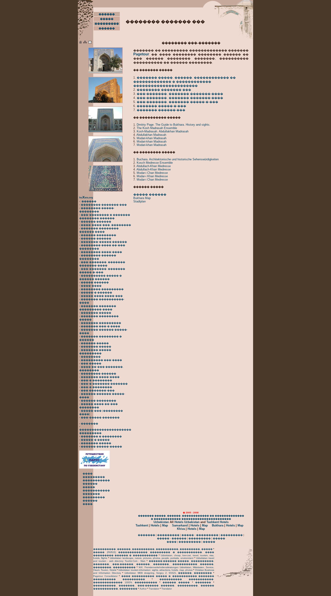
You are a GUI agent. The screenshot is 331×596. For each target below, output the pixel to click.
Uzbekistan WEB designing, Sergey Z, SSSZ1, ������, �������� (168, 573)
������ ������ (96, 221)
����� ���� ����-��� (102, 296)
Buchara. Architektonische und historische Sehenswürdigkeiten (178, 159)
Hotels (155, 525)
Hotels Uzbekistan (187, 522)
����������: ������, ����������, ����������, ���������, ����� (153, 549)
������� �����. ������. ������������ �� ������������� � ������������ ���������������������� (184, 81)
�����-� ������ (96, 292)
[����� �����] (85, 42)
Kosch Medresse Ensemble (155, 162)
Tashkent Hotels (217, 522)
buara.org (86, 197)
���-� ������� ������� (104, 383)
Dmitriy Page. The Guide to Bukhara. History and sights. (173, 124)
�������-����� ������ (104, 241)
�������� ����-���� (101, 252)
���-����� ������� (100, 417)
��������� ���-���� (101, 360)
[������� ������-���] (105, 190)
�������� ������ (98, 373)
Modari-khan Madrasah (151, 138)
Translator (154, 588)
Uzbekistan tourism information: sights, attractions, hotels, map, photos (155, 570)
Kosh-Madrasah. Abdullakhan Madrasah (162, 131)
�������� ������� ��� (104, 204)
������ (107, 14)
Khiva (181, 528)
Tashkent (142, 525)
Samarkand (180, 525)
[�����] (80, 42)
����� (106, 18)
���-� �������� (96, 380)
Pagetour (141, 54)
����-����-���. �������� (106, 225)
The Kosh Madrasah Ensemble (157, 128)
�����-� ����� (95, 439)
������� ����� (96, 312)
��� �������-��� (98, 390)
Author (143, 588)
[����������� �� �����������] (94, 467)
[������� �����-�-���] (105, 161)
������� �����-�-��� (161, 106)
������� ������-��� (161, 110)
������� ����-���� (100, 377)
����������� (96, 480)
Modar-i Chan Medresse (152, 172)
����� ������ (95, 282)
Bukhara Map (142, 198)
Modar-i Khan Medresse (152, 176)
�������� (91, 356)
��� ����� (91, 363)
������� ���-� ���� (100, 326)
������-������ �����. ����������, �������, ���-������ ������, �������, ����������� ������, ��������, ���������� (153, 564)
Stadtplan (139, 201)
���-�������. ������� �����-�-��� (177, 102)
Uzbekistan (161, 522)
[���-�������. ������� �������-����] (105, 72)
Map (165, 525)
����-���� (91, 285)
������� (89, 423)
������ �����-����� (101, 446)
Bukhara (217, 525)
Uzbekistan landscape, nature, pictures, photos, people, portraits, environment (151, 558)
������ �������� (98, 235)
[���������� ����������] (90, 42)
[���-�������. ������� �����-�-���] (105, 131)
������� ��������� (101, 323)
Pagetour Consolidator (105, 576)
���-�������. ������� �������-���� (180, 93)
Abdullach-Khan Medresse (153, 166)
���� (88, 473)
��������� (107, 23)
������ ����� (95, 343)
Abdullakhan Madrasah (151, 134)
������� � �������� (101, 436)
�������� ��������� (102, 289)
